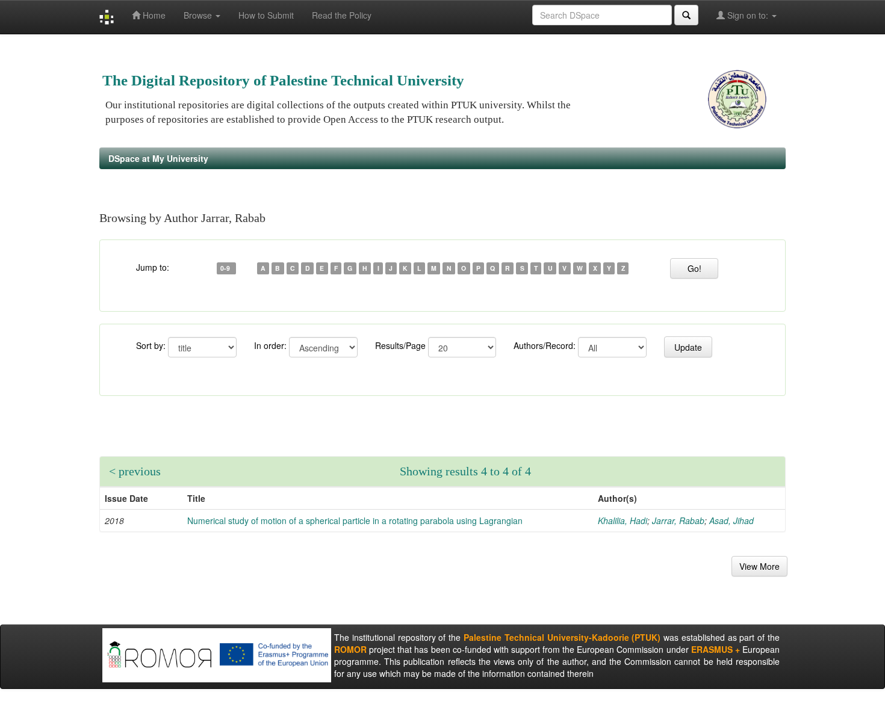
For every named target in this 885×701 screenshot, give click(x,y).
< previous (135, 471)
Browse (199, 15)
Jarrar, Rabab (678, 520)
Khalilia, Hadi (622, 520)
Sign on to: (748, 15)
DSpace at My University (158, 158)
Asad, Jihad (731, 520)
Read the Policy (341, 15)
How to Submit (266, 15)
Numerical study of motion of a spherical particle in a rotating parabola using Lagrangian (355, 520)
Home (153, 15)
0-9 (226, 268)
